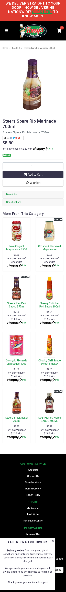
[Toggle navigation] (6, 30)
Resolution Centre (33, 520)
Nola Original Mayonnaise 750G (16, 248)
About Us (33, 470)
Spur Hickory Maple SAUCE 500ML (49, 419)
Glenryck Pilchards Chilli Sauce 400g (16, 362)
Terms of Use (33, 534)
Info (51, 148)
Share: (7, 138)
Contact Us (33, 476)
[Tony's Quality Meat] (33, 30)
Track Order (33, 514)
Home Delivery (33, 488)
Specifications (13, 202)
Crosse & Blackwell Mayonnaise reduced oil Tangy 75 (50, 249)
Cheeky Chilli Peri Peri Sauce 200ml (49, 305)
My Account (33, 508)
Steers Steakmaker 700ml (16, 419)
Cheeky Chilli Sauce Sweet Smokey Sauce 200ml (49, 364)
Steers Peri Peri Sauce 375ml (16, 305)
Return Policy (33, 495)
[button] (33, 183)
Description (12, 194)
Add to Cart (34, 174)
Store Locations (33, 482)
